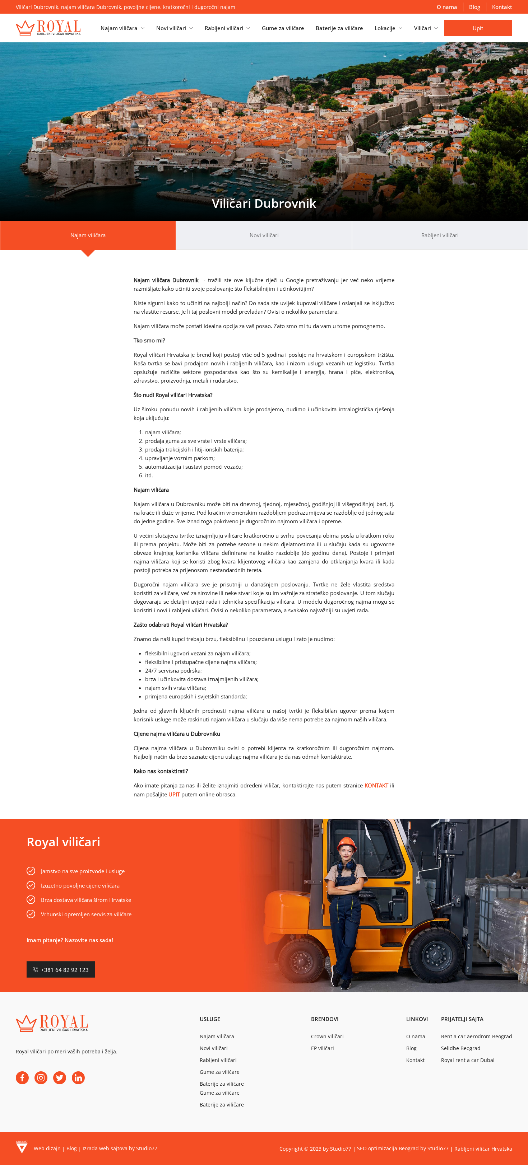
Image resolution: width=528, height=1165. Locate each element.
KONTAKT (376, 785)
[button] (123, 28)
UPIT (174, 794)
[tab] (88, 235)
